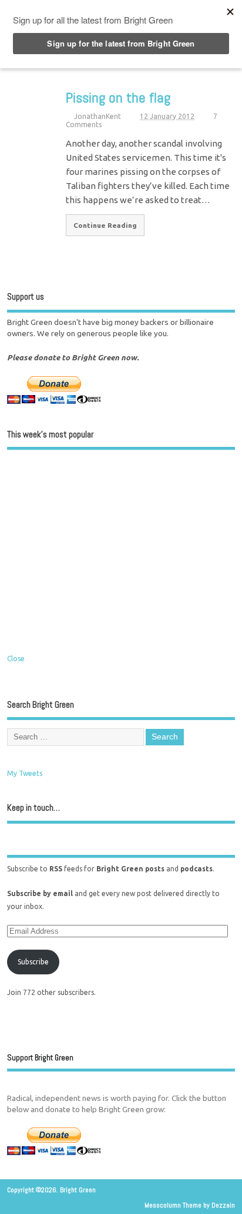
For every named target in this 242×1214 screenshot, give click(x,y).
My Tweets (24, 773)
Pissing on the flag (118, 97)
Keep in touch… (33, 807)
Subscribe (33, 962)
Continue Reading (105, 225)
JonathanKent (97, 116)
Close (16, 658)
